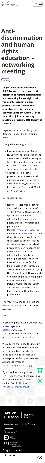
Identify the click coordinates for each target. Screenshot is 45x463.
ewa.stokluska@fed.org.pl (15, 386)
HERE (5, 137)
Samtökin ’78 (25, 233)
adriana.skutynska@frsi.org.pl (17, 365)
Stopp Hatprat (28, 269)
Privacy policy (10, 461)
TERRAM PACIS (14, 211)
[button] (37, 3)
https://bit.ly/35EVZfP (30, 130)
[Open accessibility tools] (40, 458)
